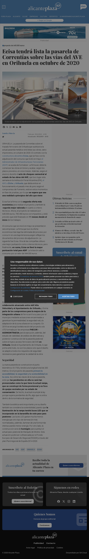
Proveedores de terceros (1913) (31, 276)
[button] (16, 296)
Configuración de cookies (19, 290)
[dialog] (44, 279)
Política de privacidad (36, 290)
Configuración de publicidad (20, 288)
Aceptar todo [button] (68, 296)
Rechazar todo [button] (45, 296)
